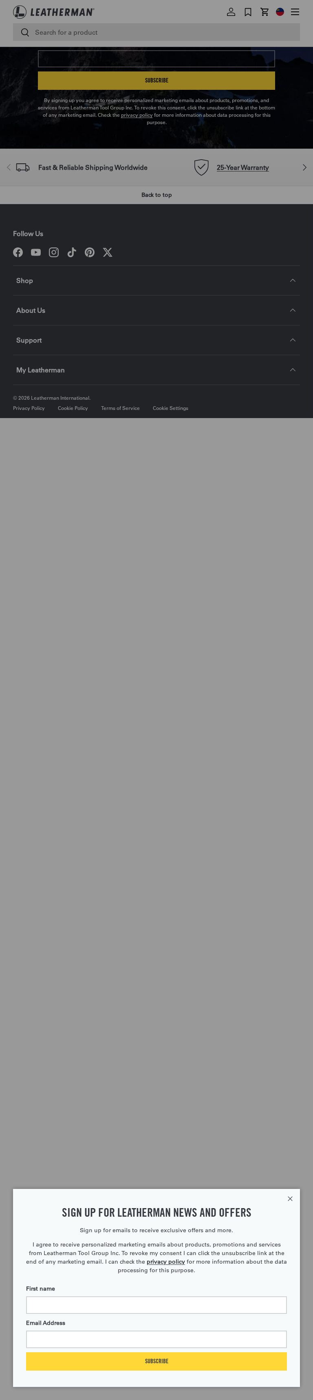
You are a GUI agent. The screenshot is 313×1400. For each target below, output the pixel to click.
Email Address (45, 1323)
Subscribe (156, 1361)
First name (40, 1288)
